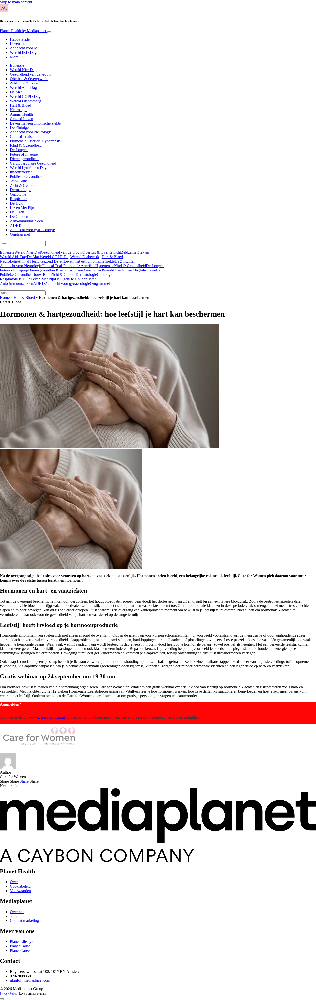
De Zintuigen (20, 127)
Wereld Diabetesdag (25, 101)
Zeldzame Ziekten (24, 83)
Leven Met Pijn (22, 208)
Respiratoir (18, 199)
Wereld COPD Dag (25, 96)
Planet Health (23, 31)
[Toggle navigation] (49, 32)
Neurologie (18, 110)
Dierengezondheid (24, 159)
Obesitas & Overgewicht (29, 79)
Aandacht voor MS (25, 48)
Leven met (18, 44)
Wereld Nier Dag (23, 70)
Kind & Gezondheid (26, 145)
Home (5, 297)
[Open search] (2, 249)
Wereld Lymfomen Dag (28, 168)
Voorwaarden (20, 891)
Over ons (17, 912)
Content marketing (24, 920)
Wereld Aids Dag (23, 87)
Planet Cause (20, 946)
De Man (16, 92)
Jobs (13, 916)
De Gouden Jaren (23, 216)
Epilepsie (17, 65)
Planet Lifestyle (22, 941)
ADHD (16, 225)
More (14, 57)
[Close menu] (2, 289)
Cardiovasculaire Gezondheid (33, 163)
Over (14, 882)
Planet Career (20, 950)
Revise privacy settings (32, 993)
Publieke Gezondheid (26, 176)
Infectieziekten (21, 172)
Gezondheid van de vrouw (30, 74)
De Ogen (17, 212)
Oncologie (18, 194)
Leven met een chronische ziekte (35, 123)
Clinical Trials (21, 136)
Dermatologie (20, 190)
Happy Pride (20, 39)
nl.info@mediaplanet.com (30, 980)
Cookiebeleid (20, 886)
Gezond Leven (21, 119)
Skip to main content (16, 2)
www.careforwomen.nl (47, 717)
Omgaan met (20, 234)
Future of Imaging (24, 154)
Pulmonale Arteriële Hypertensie (35, 141)
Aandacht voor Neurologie (31, 132)
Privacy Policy (8, 993)
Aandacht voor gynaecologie (32, 230)
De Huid (16, 203)
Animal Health (21, 114)
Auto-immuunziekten (26, 221)
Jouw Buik (18, 181)
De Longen (19, 150)
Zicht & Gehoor (22, 185)
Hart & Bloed (20, 105)
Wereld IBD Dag (23, 52)
